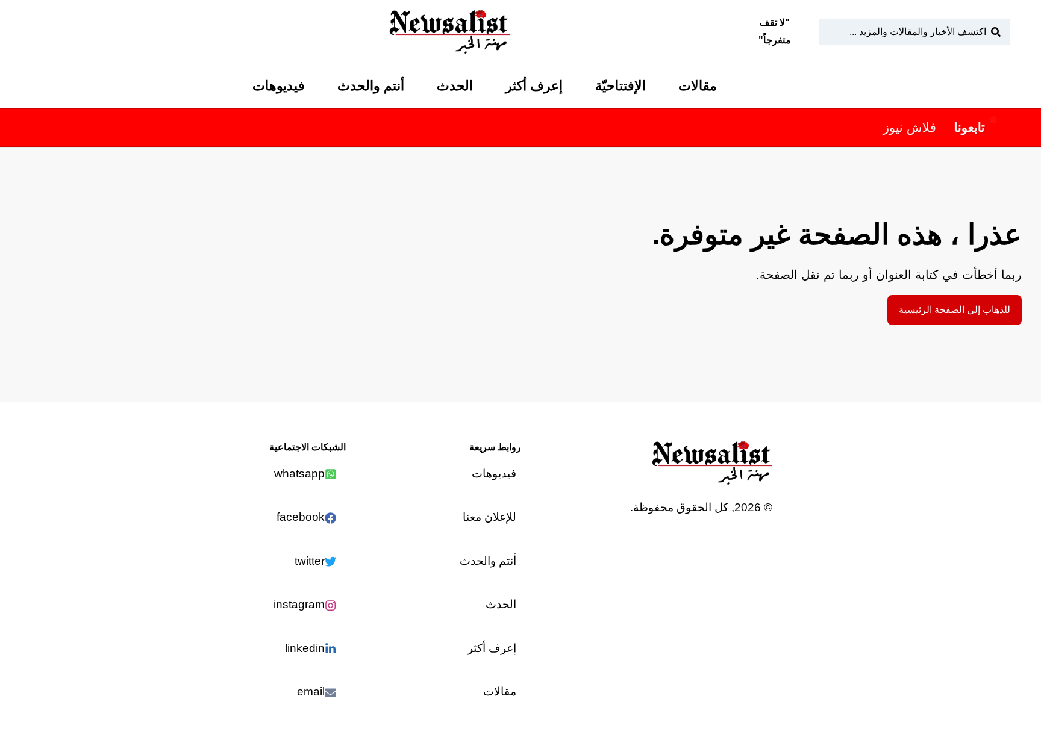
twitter (310, 561)
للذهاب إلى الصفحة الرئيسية (954, 310)
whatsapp (299, 473)
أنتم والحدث (370, 85)
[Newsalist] (449, 32)
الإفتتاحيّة (620, 85)
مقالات (697, 85)
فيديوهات (278, 85)
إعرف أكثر (534, 85)
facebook (301, 517)
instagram (299, 604)
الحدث (455, 85)
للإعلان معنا (489, 517)
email (311, 691)
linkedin (305, 648)
